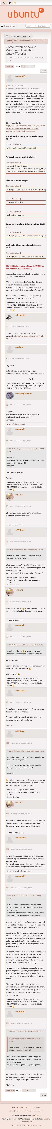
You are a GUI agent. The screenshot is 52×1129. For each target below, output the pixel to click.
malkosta (21, 837)
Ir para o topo (10, 1090)
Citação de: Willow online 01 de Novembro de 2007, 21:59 (26, 1031)
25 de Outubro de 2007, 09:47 (20, 326)
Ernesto (21, 315)
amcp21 (21, 76)
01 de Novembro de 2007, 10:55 (20, 405)
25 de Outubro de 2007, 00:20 (17, 86)
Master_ (21, 690)
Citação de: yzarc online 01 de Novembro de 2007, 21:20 (26, 549)
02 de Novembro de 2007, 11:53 (20, 702)
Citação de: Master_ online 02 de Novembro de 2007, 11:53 (26, 751)
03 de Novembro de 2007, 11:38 (21, 849)
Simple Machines (34, 1125)
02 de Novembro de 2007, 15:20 (21, 813)
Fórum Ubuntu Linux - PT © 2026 (26, 1107)
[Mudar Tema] (15, 2)
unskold (21, 1011)
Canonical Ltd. (27, 1121)
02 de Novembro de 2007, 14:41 (21, 743)
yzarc (20, 494)
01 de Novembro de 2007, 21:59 (20, 541)
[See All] (7, 36)
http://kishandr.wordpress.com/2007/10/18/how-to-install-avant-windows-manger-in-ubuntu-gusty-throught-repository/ (25, 128)
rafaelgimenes (24, 393)
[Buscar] (35, 26)
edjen (20, 347)
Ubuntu (47, 1119)
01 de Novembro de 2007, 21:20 (20, 506)
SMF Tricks (36, 1115)
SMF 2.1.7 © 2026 (18, 1125)
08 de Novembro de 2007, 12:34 (21, 1023)
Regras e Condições (22, 1111)
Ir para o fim (9, 66)
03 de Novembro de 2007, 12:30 (21, 888)
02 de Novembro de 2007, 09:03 (20, 601)
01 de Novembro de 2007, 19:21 (20, 441)
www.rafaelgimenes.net (16, 424)
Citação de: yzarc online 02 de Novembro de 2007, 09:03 (26, 645)
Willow (21, 529)
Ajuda (11, 1111)
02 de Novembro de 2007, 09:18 (20, 637)
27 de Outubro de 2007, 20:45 (20, 358)
